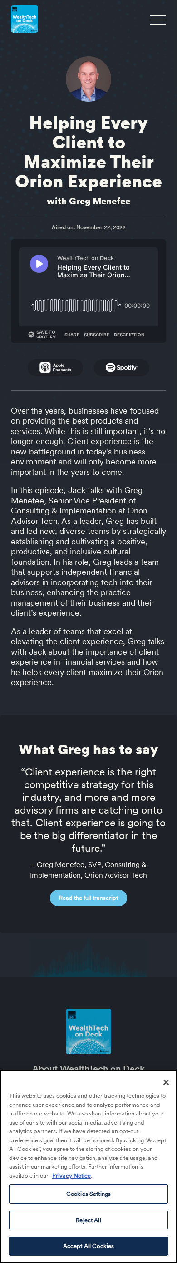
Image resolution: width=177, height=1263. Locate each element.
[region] (88, 1166)
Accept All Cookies (88, 1246)
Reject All (88, 1220)
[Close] (166, 1082)
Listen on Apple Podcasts (55, 367)
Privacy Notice (71, 1175)
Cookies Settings (88, 1193)
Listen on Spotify (121, 367)
